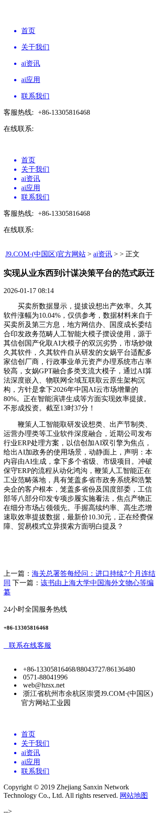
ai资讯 (102, 254)
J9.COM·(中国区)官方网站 (45, 254)
